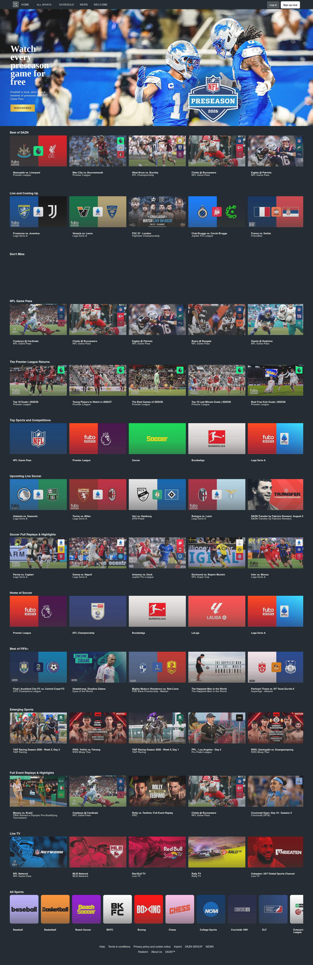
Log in (273, 5)
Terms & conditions (119, 946)
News (84, 4)
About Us (156, 952)
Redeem (143, 952)
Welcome (100, 4)
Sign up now (290, 5)
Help (102, 946)
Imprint (178, 946)
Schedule (66, 4)
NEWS (210, 946)
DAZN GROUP (193, 946)
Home (25, 4)
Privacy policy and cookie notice (152, 946)
